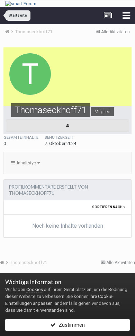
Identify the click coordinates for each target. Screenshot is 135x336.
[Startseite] (9, 31)
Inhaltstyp (26, 162)
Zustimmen (70, 325)
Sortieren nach (107, 207)
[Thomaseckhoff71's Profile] (67, 125)
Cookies (34, 289)
